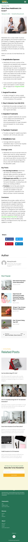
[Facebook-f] (14, 536)
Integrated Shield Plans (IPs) (9, 217)
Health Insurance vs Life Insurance (10, 451)
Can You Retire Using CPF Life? (9, 373)
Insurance (4, 6)
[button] (25, 1)
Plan (8, 6)
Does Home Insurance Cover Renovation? (12, 426)
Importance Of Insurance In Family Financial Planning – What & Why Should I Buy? (19, 297)
